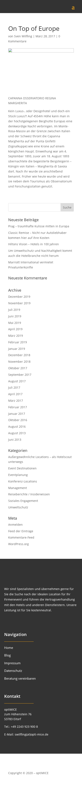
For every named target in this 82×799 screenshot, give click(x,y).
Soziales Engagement (23, 501)
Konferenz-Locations (22, 481)
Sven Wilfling (23, 36)
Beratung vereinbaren (20, 678)
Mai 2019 (14, 323)
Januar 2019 (16, 349)
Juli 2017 (14, 387)
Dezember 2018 (19, 355)
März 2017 (15, 401)
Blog (7, 655)
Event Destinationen (22, 468)
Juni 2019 (14, 316)
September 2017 (19, 375)
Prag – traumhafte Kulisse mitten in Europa (38, 226)
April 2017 (15, 394)
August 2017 (17, 381)
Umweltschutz (18, 507)
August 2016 (17, 426)
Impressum (12, 663)
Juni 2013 (14, 440)
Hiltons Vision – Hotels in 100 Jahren (33, 244)
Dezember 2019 (19, 297)
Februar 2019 (17, 342)
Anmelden (15, 525)
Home (8, 647)
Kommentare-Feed (21, 537)
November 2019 (19, 303)
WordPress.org (18, 544)
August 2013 (17, 433)
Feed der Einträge (20, 531)
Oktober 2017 (17, 368)
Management (17, 488)
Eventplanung (18, 475)
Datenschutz (13, 670)
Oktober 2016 (17, 420)
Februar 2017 (17, 407)
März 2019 (15, 336)
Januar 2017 (16, 414)
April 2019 (15, 329)
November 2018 (19, 362)
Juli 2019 (14, 310)
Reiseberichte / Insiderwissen (29, 494)
